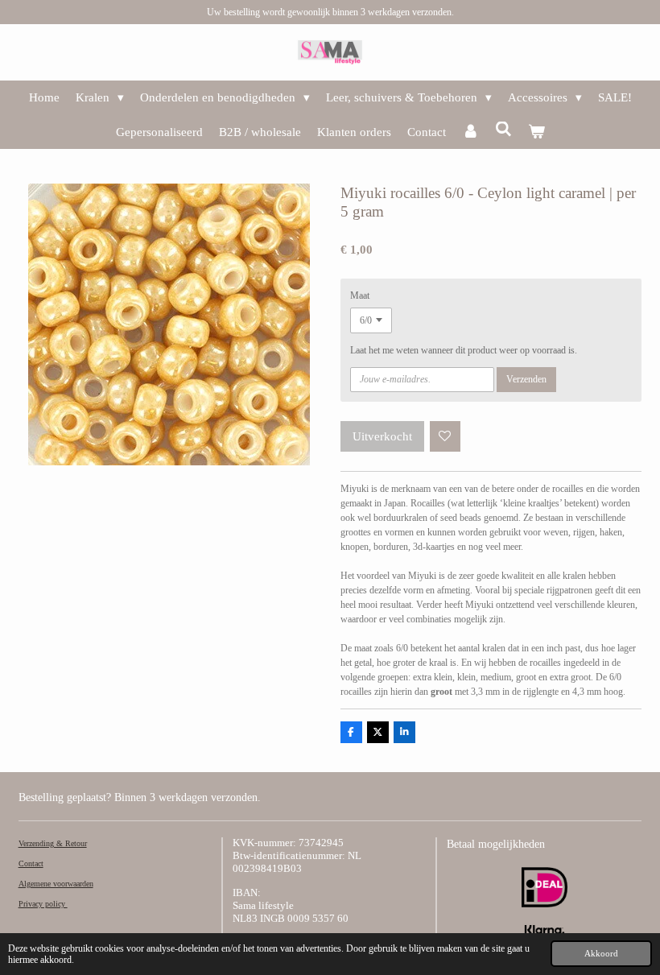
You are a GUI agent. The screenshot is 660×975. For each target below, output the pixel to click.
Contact (31, 863)
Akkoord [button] (601, 953)
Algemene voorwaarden (56, 883)
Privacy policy (43, 903)
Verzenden (526, 379)
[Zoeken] (503, 130)
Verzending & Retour (53, 843)
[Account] (470, 132)
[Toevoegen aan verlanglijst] (445, 436)
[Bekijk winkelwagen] (536, 132)
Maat (359, 295)
